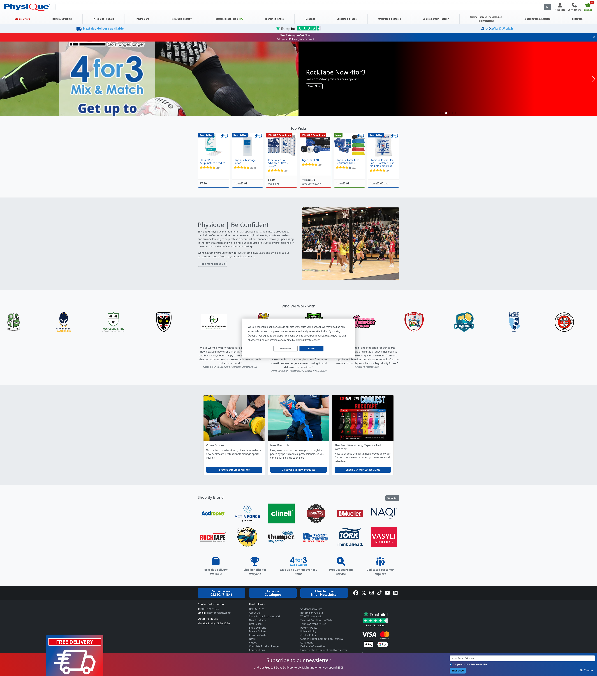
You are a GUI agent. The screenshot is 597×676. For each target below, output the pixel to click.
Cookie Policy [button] (329, 335)
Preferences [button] (312, 339)
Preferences (285, 349)
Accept (311, 349)
